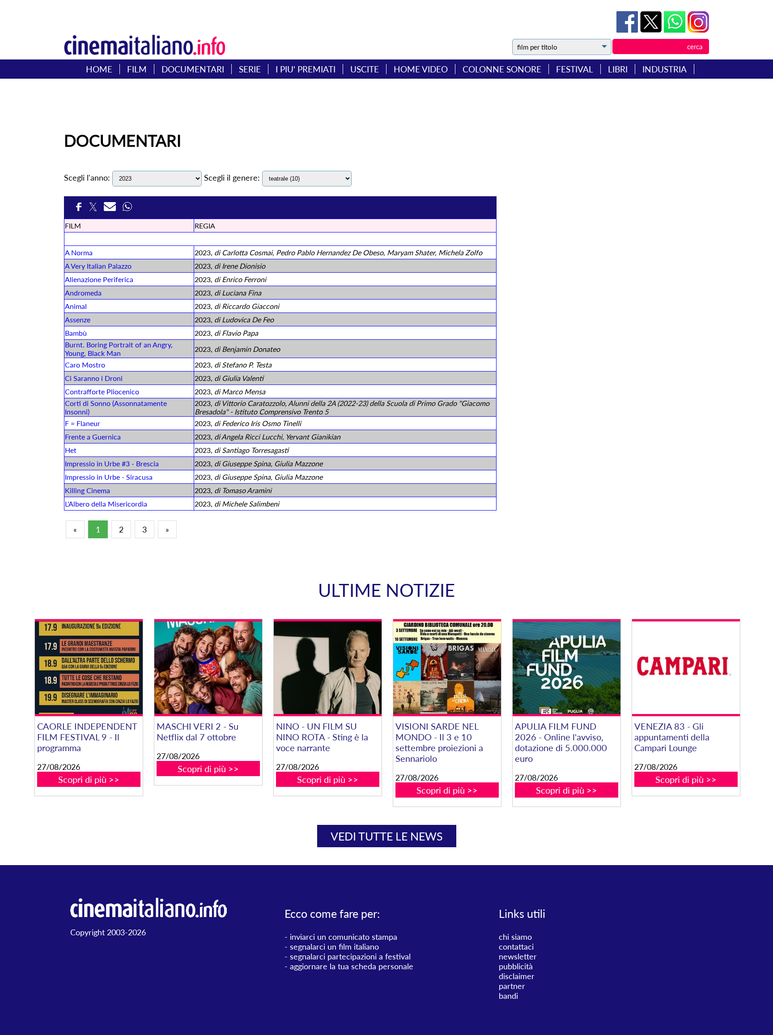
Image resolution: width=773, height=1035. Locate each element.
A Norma (79, 252)
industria (664, 69)
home (99, 69)
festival (574, 69)
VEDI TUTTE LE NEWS (387, 836)
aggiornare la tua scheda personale (351, 966)
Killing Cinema (87, 490)
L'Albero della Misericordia (106, 503)
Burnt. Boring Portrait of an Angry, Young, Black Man (119, 348)
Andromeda (83, 292)
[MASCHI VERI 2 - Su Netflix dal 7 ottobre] (208, 667)
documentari (192, 69)
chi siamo (515, 937)
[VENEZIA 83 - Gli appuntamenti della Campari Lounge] (685, 667)
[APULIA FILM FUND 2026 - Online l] (566, 667)
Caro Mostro (85, 364)
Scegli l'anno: (87, 177)
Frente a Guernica (93, 436)
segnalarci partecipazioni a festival (350, 956)
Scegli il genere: (232, 177)
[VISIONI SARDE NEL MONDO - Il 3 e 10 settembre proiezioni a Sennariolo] (447, 667)
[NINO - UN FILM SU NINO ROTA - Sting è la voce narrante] (327, 667)
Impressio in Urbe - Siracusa (109, 477)
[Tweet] (652, 29)
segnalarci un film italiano (334, 946)
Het (70, 450)
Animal (76, 306)
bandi (508, 996)
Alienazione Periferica (99, 279)
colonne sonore (502, 69)
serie (250, 69)
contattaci (516, 946)
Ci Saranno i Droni (94, 378)
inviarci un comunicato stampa (343, 937)
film (137, 69)
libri (618, 69)
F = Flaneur (82, 423)
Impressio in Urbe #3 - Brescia (112, 463)
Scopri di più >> (88, 779)
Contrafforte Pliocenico (102, 391)
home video (421, 69)
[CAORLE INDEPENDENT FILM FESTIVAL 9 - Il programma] (88, 667)
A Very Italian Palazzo (98, 266)
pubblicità (516, 966)
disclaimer (517, 976)
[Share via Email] (111, 209)
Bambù (76, 333)
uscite (364, 69)
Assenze (77, 319)
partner (512, 986)
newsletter (518, 956)
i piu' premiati (306, 69)
